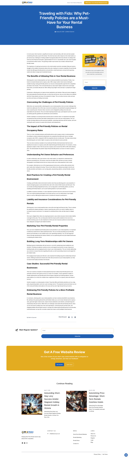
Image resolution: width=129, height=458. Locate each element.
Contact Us (76, 443)
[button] (69, 317)
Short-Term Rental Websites (74, 2)
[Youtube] (25, 443)
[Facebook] (22, 443)
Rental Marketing (77, 437)
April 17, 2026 (47, 390)
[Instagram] (27, 443)
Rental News (76, 440)
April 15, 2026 (92, 390)
